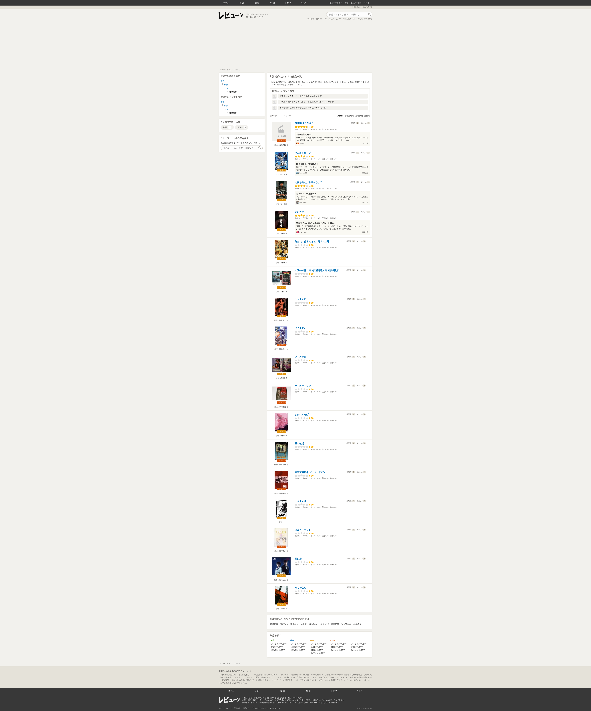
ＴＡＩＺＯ (300, 501)
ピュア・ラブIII (302, 529)
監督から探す (317, 647)
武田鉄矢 (282, 145)
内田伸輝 (311, 19)
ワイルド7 (300, 328)
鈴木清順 (283, 174)
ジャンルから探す (279, 644)
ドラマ (288, 3)
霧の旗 (298, 558)
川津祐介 (282, 349)
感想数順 (359, 116)
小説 (242, 3)
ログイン (367, 3)
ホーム (226, 3)
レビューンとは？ (335, 3)
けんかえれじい (303, 152)
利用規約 (246, 708)
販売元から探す (318, 653)
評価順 (367, 116)
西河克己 (282, 580)
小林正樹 (283, 291)
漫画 (257, 3)
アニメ (303, 3)
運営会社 (237, 708)
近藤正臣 (335, 624)
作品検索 (369, 14)
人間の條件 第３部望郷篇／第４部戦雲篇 (317, 270)
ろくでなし (300, 587)
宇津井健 (282, 407)
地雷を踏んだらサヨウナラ (308, 182)
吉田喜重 (283, 609)
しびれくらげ (302, 414)
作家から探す (277, 647)
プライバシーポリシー (259, 708)
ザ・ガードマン (303, 385)
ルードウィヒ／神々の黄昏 (363, 19)
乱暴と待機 (347, 19)
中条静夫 (282, 493)
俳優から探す (317, 650)
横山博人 (282, 320)
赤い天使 (299, 212)
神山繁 (304, 624)
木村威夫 (283, 263)
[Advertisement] (295, 45)
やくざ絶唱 (300, 357)
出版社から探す (278, 650)
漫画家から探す (298, 647)
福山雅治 (313, 624)
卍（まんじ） (302, 299)
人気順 (340, 116)
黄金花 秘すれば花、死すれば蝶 (312, 241)
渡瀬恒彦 (274, 624)
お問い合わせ (275, 708)
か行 (226, 84)
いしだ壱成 (324, 624)
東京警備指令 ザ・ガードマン (310, 472)
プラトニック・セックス (333, 19)
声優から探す (357, 647)
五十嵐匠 (283, 204)
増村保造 (283, 233)
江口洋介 (284, 624)
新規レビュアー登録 (353, 3)
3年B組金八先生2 (304, 123)
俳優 (223, 81)
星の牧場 (299, 443)
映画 (272, 3)
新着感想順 (349, 116)
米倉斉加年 (346, 624)
